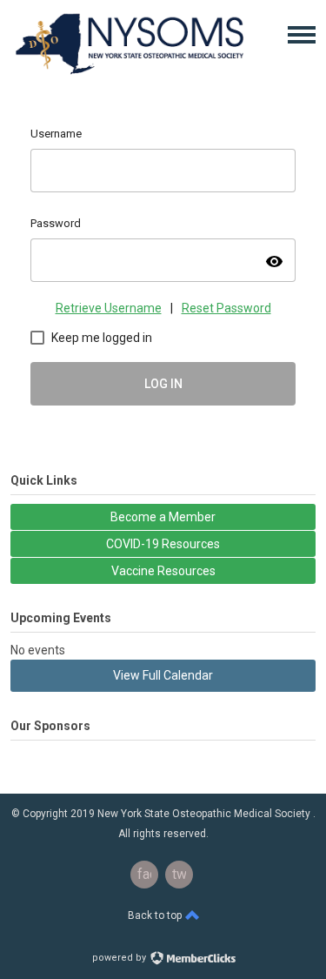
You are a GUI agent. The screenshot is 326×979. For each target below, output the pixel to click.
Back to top (156, 915)
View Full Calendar (163, 675)
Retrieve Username (109, 308)
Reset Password (226, 308)
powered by (120, 957)
